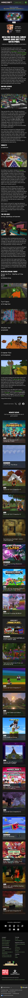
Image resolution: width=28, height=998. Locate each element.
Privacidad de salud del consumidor (16, 990)
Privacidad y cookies (4, 990)
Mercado (16, 938)
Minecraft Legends (5, 943)
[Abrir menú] (26, 2)
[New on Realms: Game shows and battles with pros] (14, 101)
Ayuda (16, 945)
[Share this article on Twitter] (16, 404)
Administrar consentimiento (20, 979)
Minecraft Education (5, 945)
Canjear (16, 957)
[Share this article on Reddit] (19, 404)
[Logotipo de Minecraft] (6, 3)
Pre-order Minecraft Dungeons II (13, 8)
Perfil (16, 955)
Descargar (17, 950)
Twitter (22, 395)
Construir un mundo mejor (7, 955)
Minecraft (4, 938)
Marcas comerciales (11, 991)
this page (7, 392)
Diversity (21, 170)
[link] (5, 926)
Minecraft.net (18, 391)
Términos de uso (4, 991)
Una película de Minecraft (6, 956)
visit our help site (17, 379)
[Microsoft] (24, 987)
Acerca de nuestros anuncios (6, 993)
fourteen (24, 54)
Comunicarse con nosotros (20, 952)
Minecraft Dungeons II (6, 940)
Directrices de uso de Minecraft (7, 979)
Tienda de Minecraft (18, 940)
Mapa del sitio (17, 948)
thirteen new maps (22, 52)
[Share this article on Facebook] (23, 404)
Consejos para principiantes (20, 944)
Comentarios (17, 947)
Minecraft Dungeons (5, 942)
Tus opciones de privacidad (8, 995)
